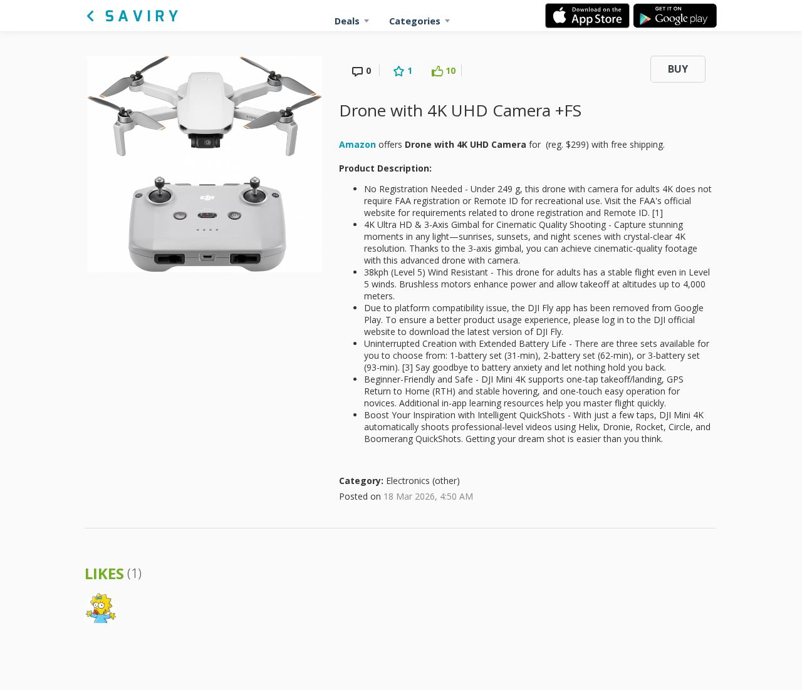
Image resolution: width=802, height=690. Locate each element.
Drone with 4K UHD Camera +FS (460, 110)
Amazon (357, 144)
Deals (347, 21)
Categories (414, 21)
